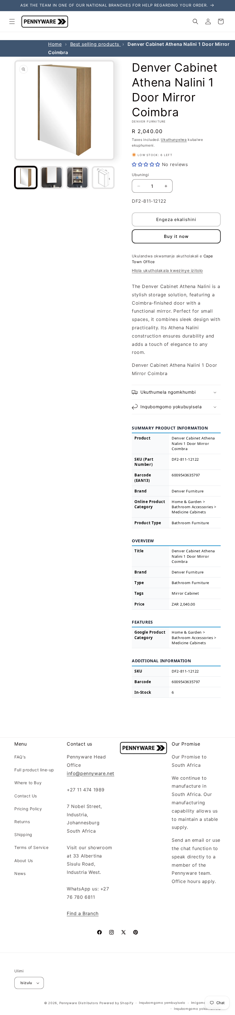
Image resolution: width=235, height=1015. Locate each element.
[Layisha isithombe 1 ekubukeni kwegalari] (25, 177)
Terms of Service (31, 847)
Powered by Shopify (116, 1003)
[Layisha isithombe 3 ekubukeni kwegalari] (77, 177)
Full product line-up (34, 769)
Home (55, 44)
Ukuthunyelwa (174, 139)
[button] (12, 21)
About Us (23, 860)
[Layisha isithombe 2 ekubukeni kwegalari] (51, 177)
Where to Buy (28, 782)
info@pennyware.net (90, 773)
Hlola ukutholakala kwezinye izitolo (167, 270)
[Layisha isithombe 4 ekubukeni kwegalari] (103, 177)
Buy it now (176, 236)
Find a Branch (83, 913)
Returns (22, 821)
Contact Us (25, 795)
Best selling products (95, 44)
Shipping (23, 834)
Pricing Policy (28, 808)
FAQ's (20, 756)
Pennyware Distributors (78, 1003)
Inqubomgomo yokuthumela (197, 1009)
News (20, 873)
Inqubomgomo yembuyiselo (162, 1003)
